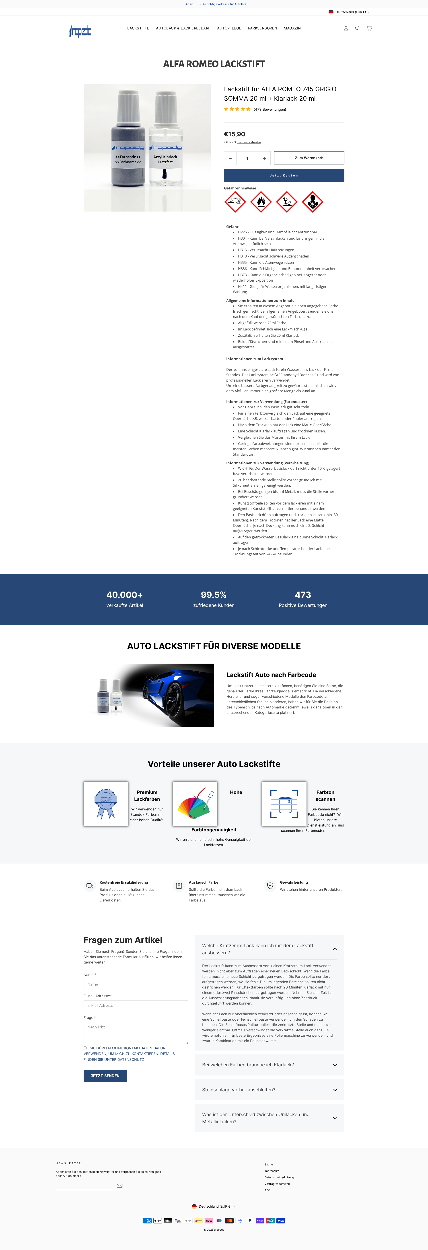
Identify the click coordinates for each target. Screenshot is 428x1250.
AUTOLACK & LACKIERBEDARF (183, 28)
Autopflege (229, 28)
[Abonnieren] (120, 1185)
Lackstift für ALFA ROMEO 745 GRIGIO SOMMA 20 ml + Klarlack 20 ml (280, 93)
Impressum (272, 1171)
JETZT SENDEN (105, 1076)
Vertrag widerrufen (277, 1184)
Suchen (269, 1164)
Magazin (292, 28)
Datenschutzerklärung (279, 1177)
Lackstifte (138, 28)
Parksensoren (262, 28)
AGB (267, 1190)
